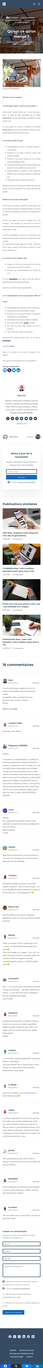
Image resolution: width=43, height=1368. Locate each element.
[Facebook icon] (8, 418)
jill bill (11, 1150)
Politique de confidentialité (21, 1354)
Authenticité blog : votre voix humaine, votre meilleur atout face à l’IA (21, 642)
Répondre (36, 683)
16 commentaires (21, 22)
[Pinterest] (28, 1336)
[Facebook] (5, 370)
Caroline (12, 875)
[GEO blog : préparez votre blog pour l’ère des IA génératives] (21, 518)
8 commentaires (17, 539)
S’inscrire (21, 477)
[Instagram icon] (26, 418)
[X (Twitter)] (14, 1336)
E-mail (7, 1251)
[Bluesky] (14, 370)
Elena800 (13, 1179)
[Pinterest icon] (30, 418)
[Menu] (39, 4)
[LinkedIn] (23, 1336)
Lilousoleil (13, 978)
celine (11, 1110)
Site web (7, 1258)
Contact (29, 1357)
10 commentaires (18, 574)
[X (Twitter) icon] (21, 418)
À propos (12, 1350)
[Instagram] (19, 1336)
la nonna (12, 1207)
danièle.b (13, 1013)
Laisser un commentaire (13, 1312)
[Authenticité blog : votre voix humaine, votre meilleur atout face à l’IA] (21, 625)
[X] (9, 370)
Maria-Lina (13, 907)
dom (10, 680)
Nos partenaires (16, 1357)
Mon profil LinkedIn (25, 412)
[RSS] (33, 1336)
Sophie (11, 847)
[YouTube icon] (35, 418)
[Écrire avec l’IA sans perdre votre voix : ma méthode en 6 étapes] (21, 589)
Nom (6, 1244)
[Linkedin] (18, 370)
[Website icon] (17, 418)
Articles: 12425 (21, 423)
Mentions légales (26, 1350)
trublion (12, 1050)
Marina (11, 935)
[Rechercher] (34, 4)
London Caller (15, 723)
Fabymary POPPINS (17, 746)
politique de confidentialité (26, 482)
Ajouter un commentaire (13, 1266)
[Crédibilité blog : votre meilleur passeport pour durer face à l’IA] (21, 554)
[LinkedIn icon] (12, 418)
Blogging (32, 20)
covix (11, 810)
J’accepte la (23, 482)
